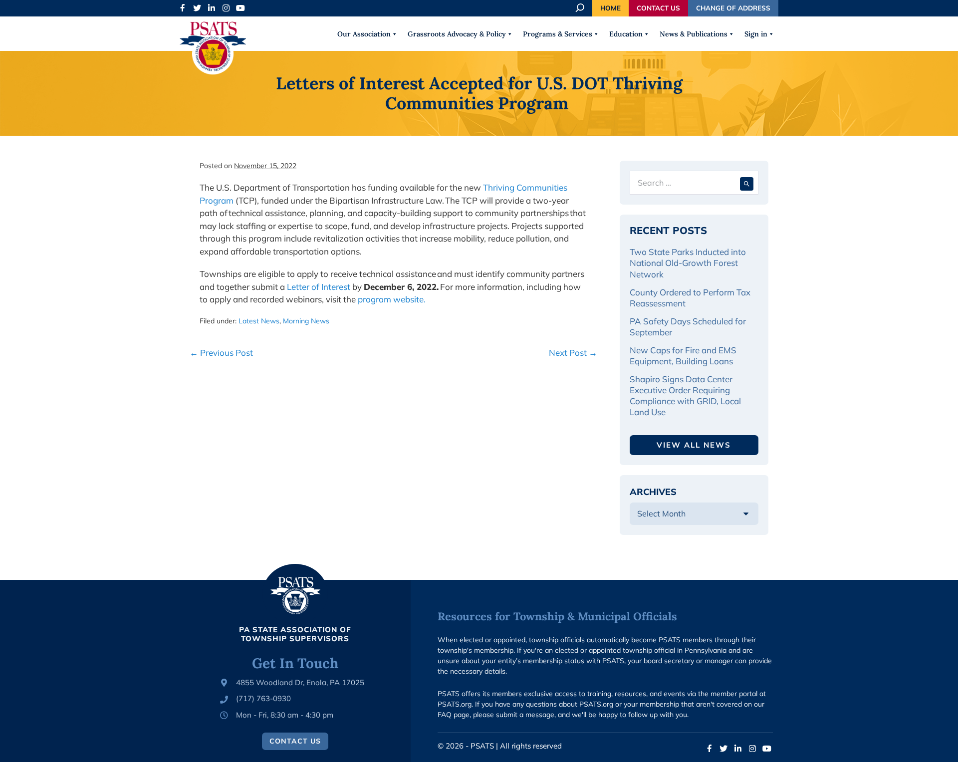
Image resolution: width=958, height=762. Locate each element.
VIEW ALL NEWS (694, 445)
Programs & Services (557, 33)
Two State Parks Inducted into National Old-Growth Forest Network (688, 263)
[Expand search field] (581, 8)
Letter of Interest (318, 286)
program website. (392, 299)
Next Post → (573, 352)
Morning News (306, 320)
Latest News (259, 320)
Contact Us (658, 7)
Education (626, 33)
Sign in (755, 33)
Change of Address (733, 7)
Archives (653, 492)
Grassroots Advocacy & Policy (457, 33)
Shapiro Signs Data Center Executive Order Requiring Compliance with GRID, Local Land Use (685, 395)
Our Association (364, 33)
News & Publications (693, 33)
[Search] (746, 183)
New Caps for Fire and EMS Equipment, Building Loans (683, 355)
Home (610, 7)
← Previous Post (221, 352)
